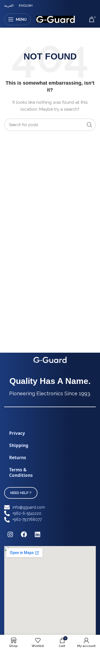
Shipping (18, 445)
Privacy (17, 433)
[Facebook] (24, 534)
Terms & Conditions (21, 472)
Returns (17, 457)
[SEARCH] (89, 124)
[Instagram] (10, 534)
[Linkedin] (37, 534)
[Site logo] (55, 19)
